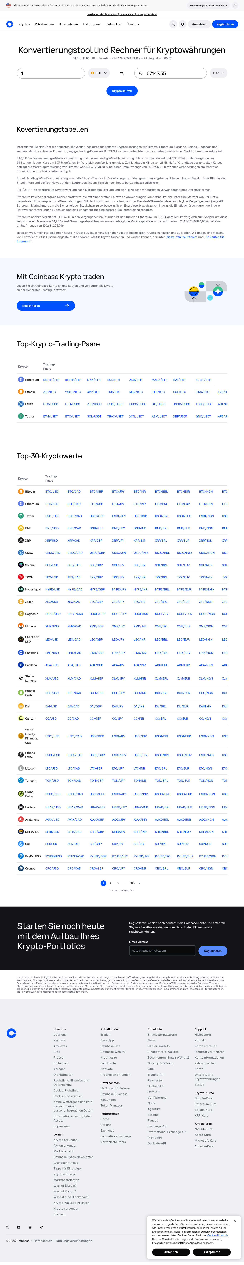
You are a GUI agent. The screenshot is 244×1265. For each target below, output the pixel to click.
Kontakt (200, 1040)
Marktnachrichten (66, 1180)
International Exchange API (167, 1132)
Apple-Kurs (203, 1135)
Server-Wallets (159, 1046)
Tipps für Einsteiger (68, 1168)
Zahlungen (108, 1100)
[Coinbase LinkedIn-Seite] (18, 1227)
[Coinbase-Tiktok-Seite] (41, 1227)
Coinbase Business (114, 1094)
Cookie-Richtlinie (66, 1090)
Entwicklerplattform (162, 1034)
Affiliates (60, 1046)
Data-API (154, 1092)
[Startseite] (10, 24)
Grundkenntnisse (66, 1162)
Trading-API (156, 1074)
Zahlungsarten (205, 1063)
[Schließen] (235, 1221)
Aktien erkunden (65, 1145)
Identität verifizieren (210, 1052)
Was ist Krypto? (65, 1191)
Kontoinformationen (209, 1057)
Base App (107, 1040)
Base (151, 1040)
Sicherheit (61, 1063)
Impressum (62, 1126)
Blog (57, 1052)
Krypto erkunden (66, 1140)
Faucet (153, 1120)
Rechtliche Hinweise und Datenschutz (71, 1082)
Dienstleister (63, 1074)
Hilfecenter (203, 1034)
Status (199, 1084)
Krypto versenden (66, 1208)
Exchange (107, 1130)
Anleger (59, 1069)
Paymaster (155, 1080)
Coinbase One (110, 1046)
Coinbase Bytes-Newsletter (73, 1157)
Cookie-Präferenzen (68, 1096)
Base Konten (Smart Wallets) (168, 1057)
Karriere (59, 1040)
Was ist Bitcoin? (65, 1185)
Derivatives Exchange (116, 1136)
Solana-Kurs (203, 1110)
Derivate (107, 1069)
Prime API (155, 1137)
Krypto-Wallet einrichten (71, 1203)
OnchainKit (155, 1086)
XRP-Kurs (201, 1115)
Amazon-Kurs (204, 1146)
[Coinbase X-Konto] (7, 1227)
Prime (105, 1119)
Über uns (60, 1034)
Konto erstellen (206, 1046)
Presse (59, 1057)
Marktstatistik (64, 1151)
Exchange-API (157, 1126)
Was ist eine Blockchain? (71, 1197)
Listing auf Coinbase (115, 1088)
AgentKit (154, 1109)
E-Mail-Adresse (138, 942)
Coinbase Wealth (113, 1052)
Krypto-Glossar (64, 1174)
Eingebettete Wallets (163, 1052)
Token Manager (111, 1105)
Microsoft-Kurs (205, 1140)
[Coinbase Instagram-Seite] (30, 1227)
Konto (199, 1069)
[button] (44, 24)
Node (151, 1103)
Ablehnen (171, 1252)
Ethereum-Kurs (205, 1104)
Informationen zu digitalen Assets (73, 1118)
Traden (105, 1034)
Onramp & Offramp (161, 1063)
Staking (106, 1125)
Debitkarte (108, 1063)
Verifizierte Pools (113, 1142)
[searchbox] (218, 73)
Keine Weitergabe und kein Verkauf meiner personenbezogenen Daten (73, 1106)
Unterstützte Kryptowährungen (207, 1077)
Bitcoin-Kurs (204, 1098)
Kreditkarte (109, 1057)
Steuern (59, 1214)
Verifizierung (157, 1097)
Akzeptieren (211, 1252)
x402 (151, 1069)
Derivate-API (157, 1143)
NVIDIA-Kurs (203, 1129)
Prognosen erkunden (115, 1074)
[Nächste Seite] (139, 883)
